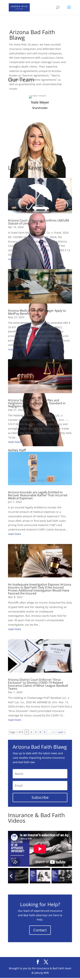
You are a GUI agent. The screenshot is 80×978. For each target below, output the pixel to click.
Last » (61, 732)
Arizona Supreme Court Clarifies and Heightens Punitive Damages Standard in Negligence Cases (36, 403)
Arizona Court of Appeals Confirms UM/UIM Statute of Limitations (38, 221)
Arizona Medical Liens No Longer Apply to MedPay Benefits (37, 312)
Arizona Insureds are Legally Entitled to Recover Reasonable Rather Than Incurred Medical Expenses (37, 495)
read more (14, 259)
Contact (40, 930)
